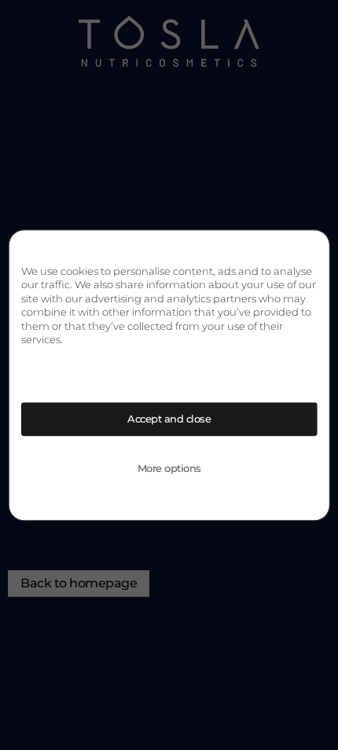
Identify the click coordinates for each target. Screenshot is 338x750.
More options (169, 468)
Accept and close (169, 418)
